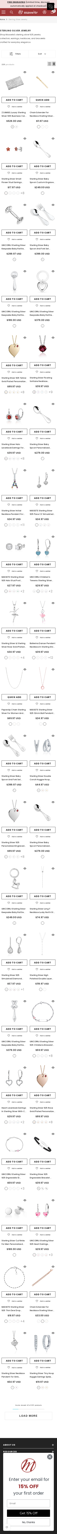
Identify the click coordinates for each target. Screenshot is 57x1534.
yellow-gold (38, 126)
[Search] (11, 12)
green (17, 591)
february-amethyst (10, 392)
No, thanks (28, 1522)
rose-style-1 (10, 657)
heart (42, 325)
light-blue (40, 524)
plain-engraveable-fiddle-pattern (42, 193)
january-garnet (6, 392)
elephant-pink (18, 1188)
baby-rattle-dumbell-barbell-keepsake (14, 259)
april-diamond (17, 392)
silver (6, 591)
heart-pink (6, 1188)
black (44, 524)
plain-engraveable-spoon (42, 458)
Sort (40, 53)
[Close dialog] (50, 1457)
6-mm (38, 1188)
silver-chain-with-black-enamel (6, 1321)
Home (2, 19)
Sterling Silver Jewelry (18, 19)
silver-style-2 (14, 657)
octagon (14, 1254)
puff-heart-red (46, 1254)
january (6, 193)
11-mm (46, 1188)
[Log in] (44, 12)
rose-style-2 (17, 657)
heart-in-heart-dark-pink (38, 1254)
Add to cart (14, 100)
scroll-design (12, 126)
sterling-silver (42, 126)
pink (48, 524)
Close (54, 4)
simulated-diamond (36, 524)
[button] (50, 64)
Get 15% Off (28, 1513)
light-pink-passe (37, 657)
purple (46, 591)
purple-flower (42, 1055)
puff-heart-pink (42, 1254)
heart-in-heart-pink (34, 1254)
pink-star (34, 1055)
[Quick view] (24, 72)
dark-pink (16, 1387)
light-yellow (18, 989)
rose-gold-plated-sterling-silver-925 (44, 724)
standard (42, 259)
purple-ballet (41, 657)
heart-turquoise (10, 1188)
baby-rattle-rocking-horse (14, 923)
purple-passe (45, 657)
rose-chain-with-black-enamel (17, 1321)
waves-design (16, 126)
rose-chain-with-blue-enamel (14, 1321)
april (17, 193)
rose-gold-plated (18, 724)
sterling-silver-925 (40, 724)
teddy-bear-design (42, 856)
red (10, 591)
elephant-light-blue (14, 1188)
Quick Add (43, 100)
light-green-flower (46, 1055)
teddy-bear (14, 1055)
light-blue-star (38, 1055)
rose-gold (46, 126)
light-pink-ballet (33, 657)
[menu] (3, 12)
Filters (18, 53)
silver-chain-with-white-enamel (10, 1321)
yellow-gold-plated (14, 724)
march (14, 193)
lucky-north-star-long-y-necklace (42, 923)
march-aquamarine (14, 392)
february (10, 193)
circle (14, 325)
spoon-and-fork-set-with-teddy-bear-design (14, 790)
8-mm (42, 1188)
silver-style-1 (6, 657)
